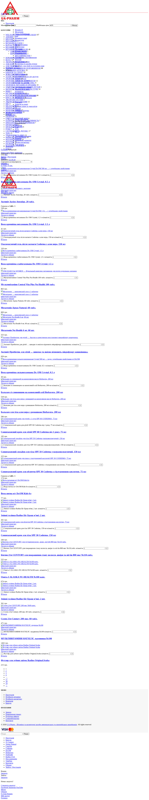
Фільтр (74, 25)
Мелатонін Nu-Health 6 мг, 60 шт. (17, 330)
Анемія (18, 108)
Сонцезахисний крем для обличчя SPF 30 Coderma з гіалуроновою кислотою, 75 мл (43, 471)
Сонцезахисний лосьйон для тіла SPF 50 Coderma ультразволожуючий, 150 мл (41, 451)
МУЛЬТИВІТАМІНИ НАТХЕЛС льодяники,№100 (26, 638)
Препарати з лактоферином (26, 58)
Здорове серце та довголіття (26, 106)
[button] (4, 177)
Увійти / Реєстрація (13, 767)
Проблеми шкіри (14, 127)
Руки (17, 130)
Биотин (9, 39)
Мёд (8, 104)
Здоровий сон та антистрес (20, 83)
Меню (3, 158)
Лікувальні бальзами (16, 102)
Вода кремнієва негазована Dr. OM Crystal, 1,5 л (25, 224)
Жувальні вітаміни (15, 74)
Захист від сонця (15, 77)
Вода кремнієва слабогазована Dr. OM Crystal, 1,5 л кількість (28, 257)
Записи (8, 712)
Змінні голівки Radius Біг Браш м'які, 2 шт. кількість (24, 509)
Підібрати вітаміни (13, 697)
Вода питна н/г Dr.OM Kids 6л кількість (19, 487)
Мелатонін (19, 32)
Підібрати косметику (14, 699)
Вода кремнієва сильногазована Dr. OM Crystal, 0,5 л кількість (28, 366)
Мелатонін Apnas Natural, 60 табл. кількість (21, 301)
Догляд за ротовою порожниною (23, 68)
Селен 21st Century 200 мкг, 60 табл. (19, 619)
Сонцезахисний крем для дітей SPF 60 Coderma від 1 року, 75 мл (33, 432)
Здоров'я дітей (13, 79)
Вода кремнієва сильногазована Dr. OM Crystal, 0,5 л (28, 372)
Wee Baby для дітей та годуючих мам (29, 66)
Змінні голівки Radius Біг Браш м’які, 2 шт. (23, 515)
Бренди (8, 703)
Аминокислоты (18, 51)
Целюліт (10, 144)
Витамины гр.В (22, 56)
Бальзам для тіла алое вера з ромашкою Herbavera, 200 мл (31, 412)
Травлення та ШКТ (15, 135)
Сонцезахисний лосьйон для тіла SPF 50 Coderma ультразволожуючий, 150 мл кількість (38, 445)
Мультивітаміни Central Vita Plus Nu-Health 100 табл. (28, 284)
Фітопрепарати (13, 139)
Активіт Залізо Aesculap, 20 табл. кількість (20, 195)
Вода (8, 60)
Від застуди (19, 40)
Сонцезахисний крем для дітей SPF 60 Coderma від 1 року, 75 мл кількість (33, 425)
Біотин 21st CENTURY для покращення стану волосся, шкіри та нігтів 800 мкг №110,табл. (47, 555)
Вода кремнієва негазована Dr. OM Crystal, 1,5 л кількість (26, 217)
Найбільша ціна (42, 25)
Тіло (8, 133)
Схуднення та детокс (17, 131)
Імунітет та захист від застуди (26, 77)
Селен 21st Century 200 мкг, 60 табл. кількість (22, 612)
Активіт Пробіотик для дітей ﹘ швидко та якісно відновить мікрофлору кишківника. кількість (41, 344)
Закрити (4, 14)
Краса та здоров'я (15, 98)
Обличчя (10, 116)
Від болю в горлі (14, 43)
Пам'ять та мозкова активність (22, 90)
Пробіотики (19, 47)
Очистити (5, 164)
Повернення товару (13, 714)
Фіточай (18, 60)
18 (6, 681)
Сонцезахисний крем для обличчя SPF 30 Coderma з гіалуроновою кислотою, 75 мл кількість (41, 465)
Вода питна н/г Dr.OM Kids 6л (16, 493)
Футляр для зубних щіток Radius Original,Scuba (25, 660)
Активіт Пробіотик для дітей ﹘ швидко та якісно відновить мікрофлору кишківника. (44, 352)
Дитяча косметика (22, 142)
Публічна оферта (12, 716)
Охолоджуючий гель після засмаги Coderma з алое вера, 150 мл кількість (32, 237)
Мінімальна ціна (7, 25)
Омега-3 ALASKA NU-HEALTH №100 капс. (23, 577)
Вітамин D (11, 47)
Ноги (8, 114)
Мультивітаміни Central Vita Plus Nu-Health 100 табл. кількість (28, 278)
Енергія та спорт (21, 104)
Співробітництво (12, 719)
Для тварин (19, 145)
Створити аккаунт (8, 785)
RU (6, 155)
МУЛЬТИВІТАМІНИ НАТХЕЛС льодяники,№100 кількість (27, 632)
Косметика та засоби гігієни (26, 64)
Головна (4, 150)
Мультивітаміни (21, 45)
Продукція (10, 695)
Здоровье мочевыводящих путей (23, 87)
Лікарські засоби (14, 100)
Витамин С (11, 41)
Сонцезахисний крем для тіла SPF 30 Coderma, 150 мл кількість (29, 528)
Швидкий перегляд (8, 171)
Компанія (9, 701)
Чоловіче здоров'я (15, 146)
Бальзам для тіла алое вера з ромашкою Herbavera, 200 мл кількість (30, 405)
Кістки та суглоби (15, 93)
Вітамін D (19, 30)
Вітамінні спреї (21, 38)
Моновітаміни (13, 110)
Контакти (9, 721)
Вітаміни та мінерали (17, 49)
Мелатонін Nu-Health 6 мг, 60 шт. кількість (20, 324)
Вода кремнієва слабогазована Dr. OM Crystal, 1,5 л (27, 264)
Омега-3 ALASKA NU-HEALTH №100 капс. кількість (25, 570)
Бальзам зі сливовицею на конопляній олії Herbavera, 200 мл (32, 392)
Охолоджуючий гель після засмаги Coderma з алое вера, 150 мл (33, 244)
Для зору (10, 64)
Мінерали (10, 108)
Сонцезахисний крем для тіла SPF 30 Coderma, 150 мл (28, 535)
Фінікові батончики (16, 137)
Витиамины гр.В (18, 54)
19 (6, 684)
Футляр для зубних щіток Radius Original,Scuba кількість (26, 654)
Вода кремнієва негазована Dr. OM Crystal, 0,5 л (25, 182)
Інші (8, 91)
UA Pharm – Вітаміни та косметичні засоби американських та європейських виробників (42, 725)
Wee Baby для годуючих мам (21, 35)
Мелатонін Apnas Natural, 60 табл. (18, 307)
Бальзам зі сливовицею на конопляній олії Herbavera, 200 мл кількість (31, 385)
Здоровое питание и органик (21, 85)
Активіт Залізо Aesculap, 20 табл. (17, 201)
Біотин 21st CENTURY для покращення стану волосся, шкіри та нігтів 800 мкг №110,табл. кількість (43, 548)
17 (6, 679)
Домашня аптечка (15, 70)
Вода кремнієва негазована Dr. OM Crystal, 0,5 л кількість (26, 175)
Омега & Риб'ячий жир (17, 118)
